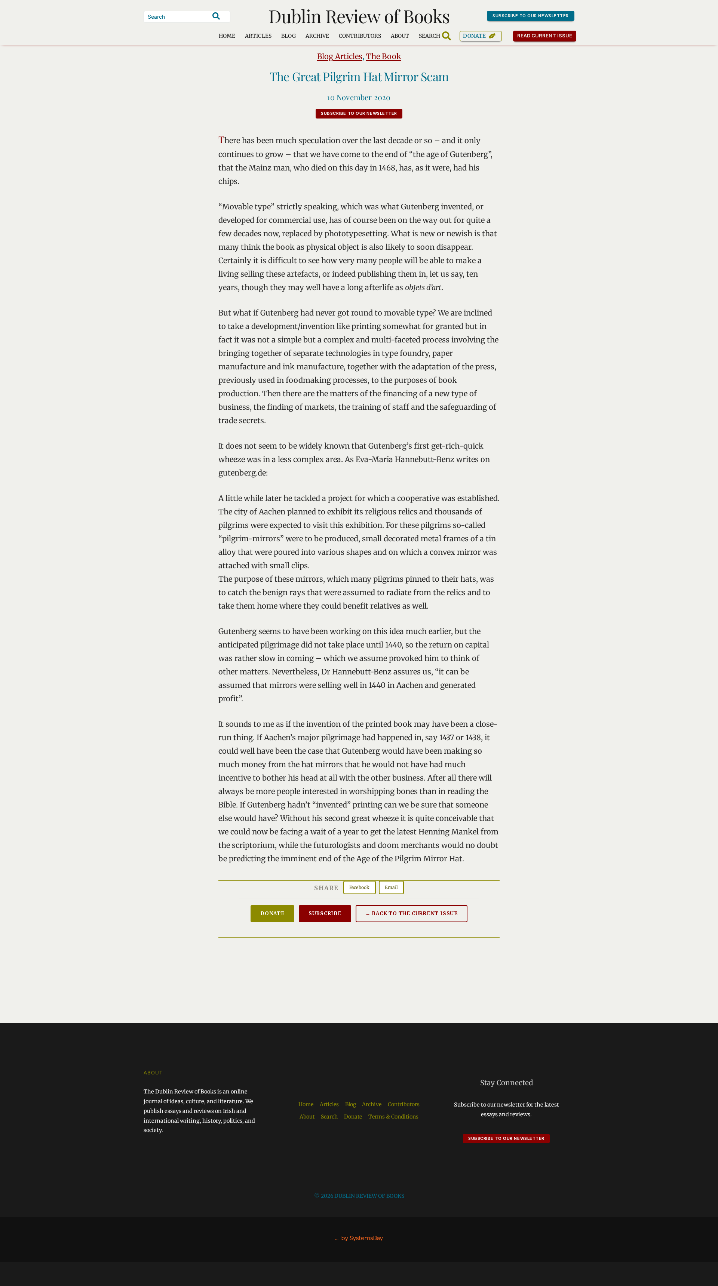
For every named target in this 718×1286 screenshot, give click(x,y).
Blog (288, 36)
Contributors (360, 36)
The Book (383, 56)
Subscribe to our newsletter (531, 15)
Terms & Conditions (393, 1116)
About (400, 36)
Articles (258, 36)
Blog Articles (339, 56)
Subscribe (325, 913)
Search (329, 1116)
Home (227, 36)
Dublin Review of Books (359, 16)
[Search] (216, 16)
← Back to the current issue (411, 913)
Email (391, 887)
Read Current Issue (545, 36)
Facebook (359, 887)
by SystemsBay (362, 1238)
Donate (474, 36)
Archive (317, 36)
